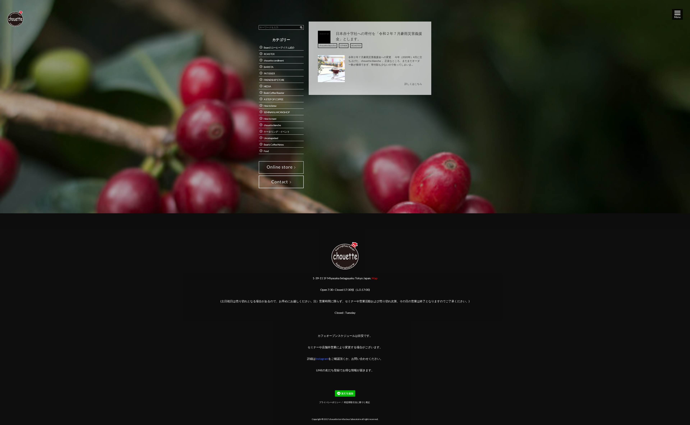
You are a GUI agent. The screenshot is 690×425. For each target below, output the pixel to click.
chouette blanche (327, 45)
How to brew (270, 105)
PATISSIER (269, 73)
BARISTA (268, 66)
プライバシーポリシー (330, 402)
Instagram (322, 358)
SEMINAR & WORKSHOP (277, 112)
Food (266, 151)
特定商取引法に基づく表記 (357, 402)
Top (679, 413)
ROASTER (356, 45)
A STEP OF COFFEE (273, 99)
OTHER (343, 45)
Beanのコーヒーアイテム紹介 (279, 47)
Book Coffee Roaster (274, 92)
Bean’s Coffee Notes (274, 144)
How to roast (270, 118)
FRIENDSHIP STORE (274, 79)
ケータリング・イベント (276, 131)
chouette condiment (274, 60)
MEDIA (267, 86)
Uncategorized (271, 138)
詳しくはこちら (413, 83)
